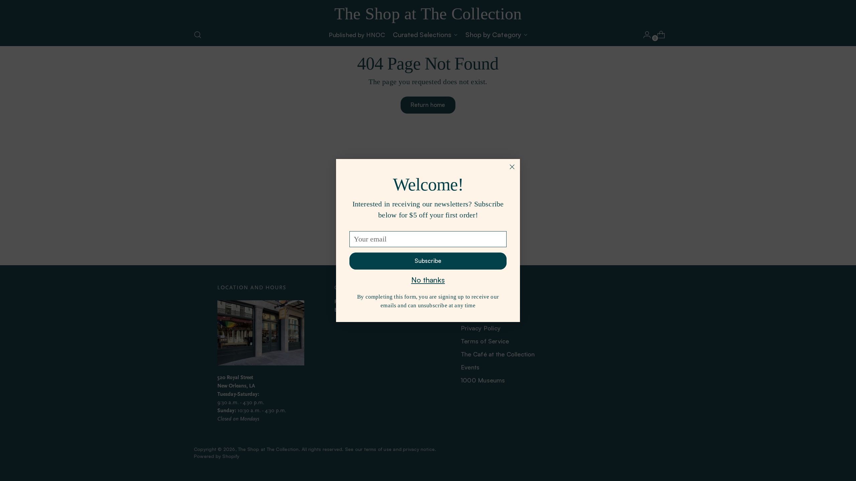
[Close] (512, 167)
